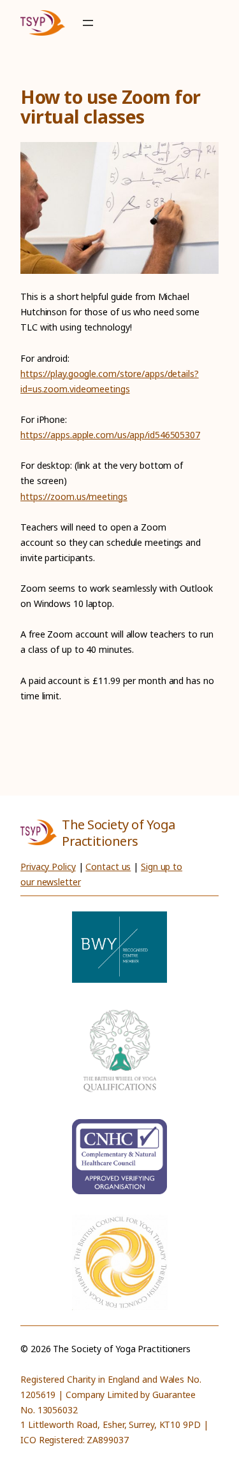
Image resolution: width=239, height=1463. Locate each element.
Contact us (108, 866)
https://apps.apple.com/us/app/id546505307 (110, 435)
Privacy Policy (48, 866)
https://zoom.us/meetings (73, 496)
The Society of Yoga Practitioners (118, 832)
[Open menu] (88, 23)
